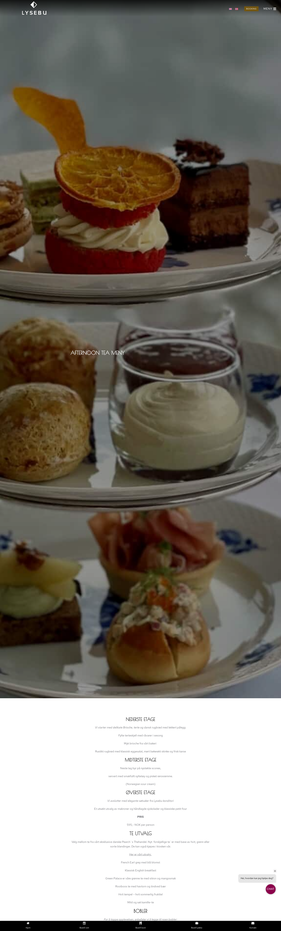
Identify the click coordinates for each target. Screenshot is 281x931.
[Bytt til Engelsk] (230, 9)
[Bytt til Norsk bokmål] (237, 9)
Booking (251, 8)
